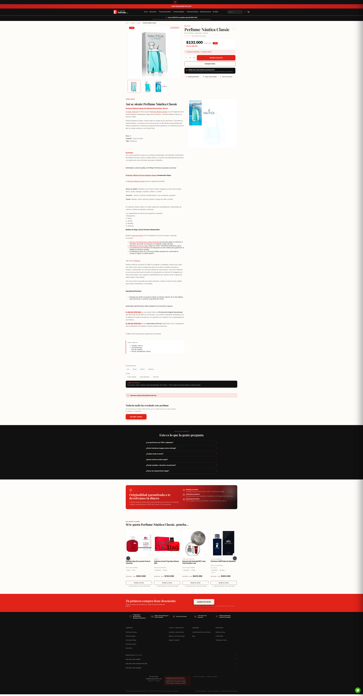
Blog (193, 636)
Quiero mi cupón (204, 602)
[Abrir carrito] (248, 12)
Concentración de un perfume (201, 632)
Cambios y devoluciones (176, 632)
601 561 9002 (153, 676)
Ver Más (215, 12)
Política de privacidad (200, 691)
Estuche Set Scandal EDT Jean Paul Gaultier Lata (194, 562)
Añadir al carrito (216, 58)
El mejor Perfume (132, 112)
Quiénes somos (220, 632)
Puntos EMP (219, 636)
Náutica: (137, 261)
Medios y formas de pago (177, 636)
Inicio (146, 12)
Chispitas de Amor (221, 640)
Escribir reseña (136, 417)
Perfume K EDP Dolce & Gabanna (223, 561)
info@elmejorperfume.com (154, 679)
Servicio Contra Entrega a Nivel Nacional (144, 242)
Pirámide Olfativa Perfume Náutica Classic (141, 175)
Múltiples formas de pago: (139, 246)
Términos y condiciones (213, 691)
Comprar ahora (210, 64)
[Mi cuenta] (245, 12)
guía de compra (137, 235)
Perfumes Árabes (192, 12)
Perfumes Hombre (165, 12)
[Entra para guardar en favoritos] (233, 28)
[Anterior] (128, 558)
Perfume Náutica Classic (159, 112)
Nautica (139, 23)
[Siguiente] (235, 558)
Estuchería (152, 12)
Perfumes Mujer (179, 12)
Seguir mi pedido (174, 640)
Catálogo (132, 23)
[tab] (134, 86)
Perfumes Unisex (205, 12)
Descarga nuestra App (181, 6)
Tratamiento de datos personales (229, 691)
